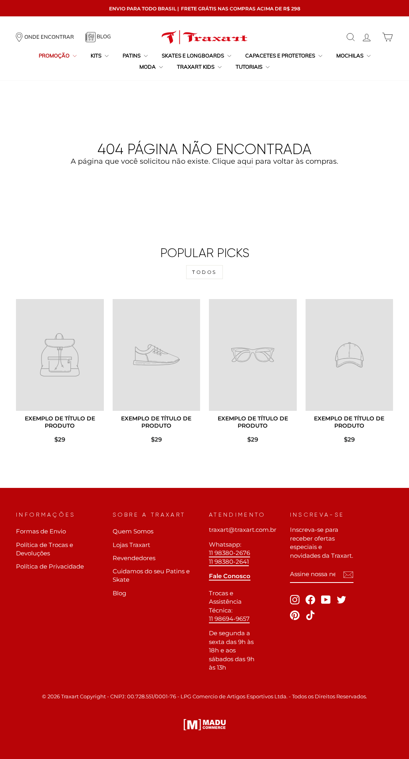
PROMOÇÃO (55, 55)
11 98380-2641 (229, 561)
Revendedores (134, 558)
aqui (245, 161)
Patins (132, 55)
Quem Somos (133, 531)
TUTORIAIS (250, 66)
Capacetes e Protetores (280, 55)
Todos (204, 272)
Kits (97, 55)
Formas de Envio (41, 531)
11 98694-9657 (229, 618)
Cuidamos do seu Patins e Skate (151, 575)
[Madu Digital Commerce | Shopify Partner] (205, 724)
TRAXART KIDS (196, 66)
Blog (119, 593)
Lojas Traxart (131, 545)
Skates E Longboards (193, 55)
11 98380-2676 (229, 553)
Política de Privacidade (50, 566)
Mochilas (350, 55)
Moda (148, 66)
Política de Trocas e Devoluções (44, 549)
